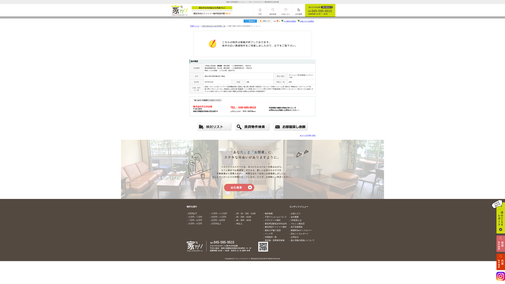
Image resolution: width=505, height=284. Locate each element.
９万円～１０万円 (219, 213)
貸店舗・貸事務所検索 (275, 240)
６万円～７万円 (195, 217)
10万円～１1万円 (218, 217)
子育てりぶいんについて (276, 217)
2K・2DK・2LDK (243, 217)
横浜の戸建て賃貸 (273, 230)
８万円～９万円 (195, 223)
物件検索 (269, 213)
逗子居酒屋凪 (297, 227)
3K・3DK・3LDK (243, 220)
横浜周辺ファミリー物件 (276, 227)
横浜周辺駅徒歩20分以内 (276, 223)
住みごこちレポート (300, 233)
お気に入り (296, 213)
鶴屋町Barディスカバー (301, 230)
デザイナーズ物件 (273, 220)
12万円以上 (216, 223)
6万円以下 (192, 213)
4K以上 (239, 223)
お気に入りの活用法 (307, 21)
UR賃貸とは (296, 220)
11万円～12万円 (218, 220)
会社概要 (236, 187)
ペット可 (269, 233)
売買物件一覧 (271, 237)
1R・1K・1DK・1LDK (246, 213)
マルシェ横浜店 (298, 223)
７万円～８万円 (195, 220)
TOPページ (194, 26)
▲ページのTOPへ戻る (308, 135)
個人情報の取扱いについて (302, 240)
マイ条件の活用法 (289, 21)
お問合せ (295, 237)
